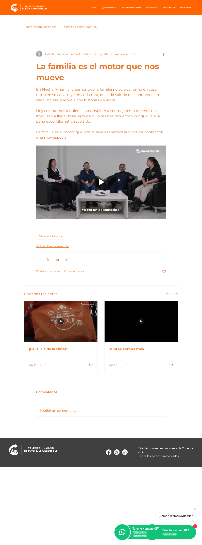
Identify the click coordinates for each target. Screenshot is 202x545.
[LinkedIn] (125, 452)
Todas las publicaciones (40, 27)
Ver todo (172, 293)
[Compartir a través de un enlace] (67, 259)
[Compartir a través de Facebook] (38, 259)
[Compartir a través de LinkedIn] (57, 259)
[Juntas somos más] (141, 321)
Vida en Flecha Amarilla (80, 27)
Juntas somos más (126, 349)
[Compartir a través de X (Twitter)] (48, 259)
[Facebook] (108, 452)
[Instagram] (117, 452)
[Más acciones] (163, 54)
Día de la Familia (50, 236)
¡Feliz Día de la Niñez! (48, 349)
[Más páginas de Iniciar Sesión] (193, 8)
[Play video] (101, 182)
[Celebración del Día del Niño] (60, 321)
